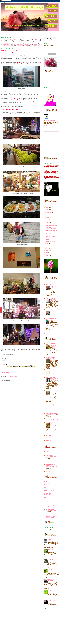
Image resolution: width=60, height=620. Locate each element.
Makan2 (17, 40)
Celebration (22, 42)
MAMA (52, 320)
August (48, 217)
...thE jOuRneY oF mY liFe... (51, 413)
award (36, 45)
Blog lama (46, 333)
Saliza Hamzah (47, 483)
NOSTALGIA (50, 569)
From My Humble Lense (51, 298)
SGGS (37, 42)
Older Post (39, 374)
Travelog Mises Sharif (50, 377)
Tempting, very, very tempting (52, 419)
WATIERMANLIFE (50, 455)
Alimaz (45, 496)
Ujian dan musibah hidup (51, 510)
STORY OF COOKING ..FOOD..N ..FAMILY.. (50, 358)
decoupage (27, 45)
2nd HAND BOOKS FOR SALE (51, 319)
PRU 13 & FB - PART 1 (51, 238)
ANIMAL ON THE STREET (53, 300)
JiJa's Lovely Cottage (50, 451)
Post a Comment (5, 372)
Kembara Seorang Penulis (51, 459)
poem (27, 43)
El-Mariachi (47, 494)
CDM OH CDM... (50, 224)
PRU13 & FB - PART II (51, 236)
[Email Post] (6, 364)
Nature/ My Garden (38, 44)
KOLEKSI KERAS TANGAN (12, 33)
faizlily (47, 418)
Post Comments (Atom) (12, 376)
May (48, 222)
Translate (54, 39)
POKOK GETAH (51, 559)
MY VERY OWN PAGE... (51, 225)
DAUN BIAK (50, 549)
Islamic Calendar (52, 54)
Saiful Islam (47, 491)
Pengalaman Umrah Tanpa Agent (53, 392)
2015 (47, 205)
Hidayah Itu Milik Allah (51, 402)
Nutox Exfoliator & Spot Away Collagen (54, 379)
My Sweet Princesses (50, 390)
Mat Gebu (46, 486)
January (49, 248)
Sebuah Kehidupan (50, 512)
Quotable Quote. (18, 43)
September (49, 215)
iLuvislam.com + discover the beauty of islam (51, 517)
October (49, 214)
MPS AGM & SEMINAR (51, 230)
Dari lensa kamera (6, 43)
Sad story (12, 45)
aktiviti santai (5, 45)
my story (26, 39)
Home (3, 33)
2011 (47, 252)
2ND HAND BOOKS (24, 33)
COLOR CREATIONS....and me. (52, 309)
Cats (24, 40)
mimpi (32, 45)
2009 (47, 255)
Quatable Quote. (6, 44)
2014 (47, 207)
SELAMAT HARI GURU (51, 231)
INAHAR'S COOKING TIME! (50, 344)
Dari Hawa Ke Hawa (50, 509)
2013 (47, 209)
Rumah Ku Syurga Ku (50, 422)
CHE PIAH (49, 590)
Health (40, 43)
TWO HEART (53, 370)
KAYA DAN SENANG (52, 600)
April (48, 243)
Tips (36, 43)
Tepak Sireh (47, 498)
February (49, 246)
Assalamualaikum (49, 513)
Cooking (30, 42)
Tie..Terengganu (47, 481)
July (48, 219)
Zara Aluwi (48, 470)
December (49, 210)
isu (15, 42)
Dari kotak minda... (6, 42)
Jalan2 (9, 40)
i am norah (48, 471)
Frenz (2, 40)
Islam (36, 39)
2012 (47, 250)
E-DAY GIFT (52, 310)
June (48, 220)
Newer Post (3, 374)
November (49, 212)
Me (16, 45)
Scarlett (46, 484)
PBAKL (48, 239)
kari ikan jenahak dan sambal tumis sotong (53, 424)
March (48, 245)
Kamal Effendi (47, 493)
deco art (21, 45)
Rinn (45, 487)
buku (32, 43)
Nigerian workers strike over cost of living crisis (51, 506)
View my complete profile (49, 125)
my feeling (14, 39)
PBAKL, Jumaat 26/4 (51, 241)
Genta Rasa (48, 504)
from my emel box (27, 44)
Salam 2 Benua (47, 488)
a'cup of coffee (49, 440)
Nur (45, 497)
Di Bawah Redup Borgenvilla (49, 285)
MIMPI (49, 539)
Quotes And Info (49, 369)
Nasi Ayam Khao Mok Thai (53, 346)
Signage (47, 452)
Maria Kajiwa (48, 435)
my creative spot (34, 40)
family (3, 39)
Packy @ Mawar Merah (50, 120)
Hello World (48, 414)
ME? (32, 33)
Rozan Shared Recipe (49, 490)
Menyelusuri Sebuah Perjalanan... (50, 465)
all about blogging (16, 44)
